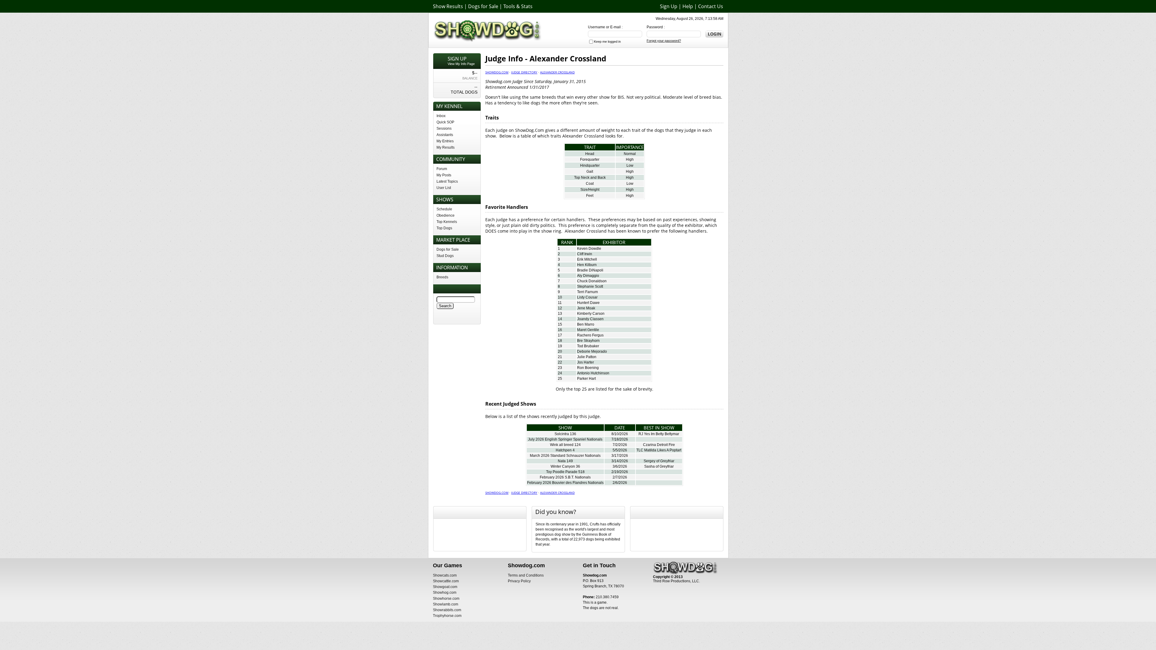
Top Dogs (444, 228)
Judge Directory (524, 72)
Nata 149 (565, 461)
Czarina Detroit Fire (659, 445)
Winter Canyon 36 (565, 466)
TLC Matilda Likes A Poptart (658, 450)
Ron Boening (588, 368)
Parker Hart (586, 378)
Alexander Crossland (557, 72)
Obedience (446, 215)
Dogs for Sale (483, 6)
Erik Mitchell (587, 259)
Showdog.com (496, 72)
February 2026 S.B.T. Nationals (565, 477)
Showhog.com (444, 592)
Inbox (441, 116)
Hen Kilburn (587, 265)
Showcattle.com (446, 581)
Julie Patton (586, 357)
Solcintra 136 (565, 434)
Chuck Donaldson (592, 281)
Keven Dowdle (589, 248)
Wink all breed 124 (565, 445)
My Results (446, 147)
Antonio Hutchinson (593, 373)
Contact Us (710, 6)
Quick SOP (445, 122)
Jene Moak (586, 308)
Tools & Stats (518, 6)
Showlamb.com (445, 604)
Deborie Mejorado (592, 351)
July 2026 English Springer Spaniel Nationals (565, 439)
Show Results (448, 6)
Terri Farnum (587, 292)
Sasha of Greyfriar (659, 466)
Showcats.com (445, 575)
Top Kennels (447, 222)
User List (444, 188)
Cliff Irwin (584, 254)
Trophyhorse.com (447, 616)
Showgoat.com (445, 587)
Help (687, 6)
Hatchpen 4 (565, 450)
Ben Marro (585, 324)
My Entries (445, 141)
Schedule (444, 209)
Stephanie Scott (590, 286)
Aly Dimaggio (588, 276)
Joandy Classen (590, 319)
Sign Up (668, 6)
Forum (442, 169)
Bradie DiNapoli (590, 270)
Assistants (445, 135)
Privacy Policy (519, 581)
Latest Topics (447, 181)
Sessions (444, 128)
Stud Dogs (445, 256)
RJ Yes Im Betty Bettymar (659, 434)
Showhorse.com (446, 598)
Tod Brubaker (588, 346)
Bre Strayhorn (588, 341)
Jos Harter (585, 362)
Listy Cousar (587, 297)
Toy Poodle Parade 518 (565, 472)
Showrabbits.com (447, 610)
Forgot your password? (664, 40)
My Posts (444, 175)
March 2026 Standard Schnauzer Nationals (565, 455)
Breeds (442, 277)
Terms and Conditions (526, 575)
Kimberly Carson (590, 313)
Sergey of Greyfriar (659, 461)
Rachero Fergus (590, 335)
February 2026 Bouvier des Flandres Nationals (565, 483)
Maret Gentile (588, 330)
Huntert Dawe (588, 303)
